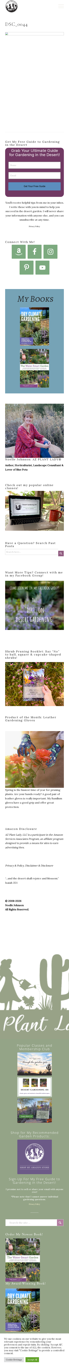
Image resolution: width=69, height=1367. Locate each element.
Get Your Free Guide (34, 186)
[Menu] (59, 6)
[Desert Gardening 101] (34, 1087)
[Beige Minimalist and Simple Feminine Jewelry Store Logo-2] (34, 1157)
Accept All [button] (32, 1359)
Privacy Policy (34, 226)
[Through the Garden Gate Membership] (34, 1063)
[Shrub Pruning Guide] (34, 1110)
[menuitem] (59, 6)
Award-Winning (23, 1283)
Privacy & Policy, (14, 865)
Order (10, 1234)
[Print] (28, 6)
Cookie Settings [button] (14, 1359)
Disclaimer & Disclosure (39, 865)
